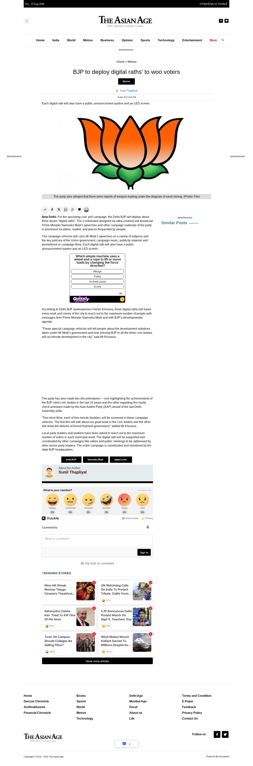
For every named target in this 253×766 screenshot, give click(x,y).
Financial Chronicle (37, 712)
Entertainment (192, 40)
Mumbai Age (138, 701)
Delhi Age (136, 695)
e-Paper (204, 3)
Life (131, 718)
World (71, 40)
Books (81, 695)
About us (135, 712)
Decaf (133, 707)
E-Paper (187, 701)
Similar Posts (174, 222)
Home (40, 40)
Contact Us (190, 718)
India (55, 40)
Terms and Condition (197, 695)
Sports (145, 40)
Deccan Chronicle (36, 701)
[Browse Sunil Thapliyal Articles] (49, 472)
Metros (88, 40)
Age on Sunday (217, 3)
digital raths (120, 459)
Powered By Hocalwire (217, 756)
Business (107, 40)
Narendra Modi (96, 459)
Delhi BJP (71, 459)
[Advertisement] (97, 368)
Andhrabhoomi (34, 707)
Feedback (189, 707)
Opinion (127, 40)
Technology (166, 40)
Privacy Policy (192, 712)
